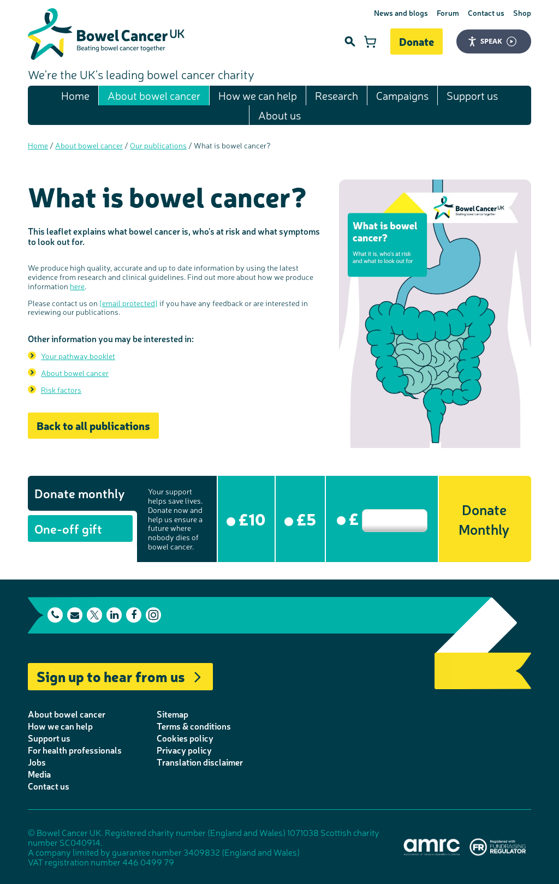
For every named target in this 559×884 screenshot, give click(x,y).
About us (279, 114)
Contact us (486, 12)
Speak (491, 41)
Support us (472, 95)
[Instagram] (153, 615)
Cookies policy (185, 738)
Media (39, 774)
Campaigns (402, 95)
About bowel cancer (154, 95)
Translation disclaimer (200, 762)
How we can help (257, 95)
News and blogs (401, 12)
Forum (448, 12)
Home (75, 95)
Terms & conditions (194, 726)
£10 (250, 518)
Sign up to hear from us (111, 675)
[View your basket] (370, 41)
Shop (522, 12)
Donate (416, 41)
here (77, 286)
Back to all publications (93, 425)
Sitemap (172, 714)
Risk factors (61, 390)
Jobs (37, 762)
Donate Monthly (484, 518)
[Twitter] (94, 615)
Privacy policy (184, 750)
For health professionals (75, 750)
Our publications (158, 145)
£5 (304, 518)
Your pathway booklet (78, 356)
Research (336, 95)
